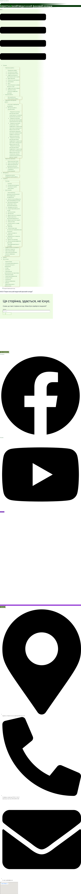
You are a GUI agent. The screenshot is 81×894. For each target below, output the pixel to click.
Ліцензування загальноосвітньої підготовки (12, 272)
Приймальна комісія (10, 175)
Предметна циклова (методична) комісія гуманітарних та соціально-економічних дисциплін (16, 114)
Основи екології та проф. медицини (13, 224)
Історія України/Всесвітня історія (13, 209)
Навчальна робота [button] (9, 67)
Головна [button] (5, 65)
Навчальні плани (12, 89)
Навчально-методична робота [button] (10, 101)
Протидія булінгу (12, 97)
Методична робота (12, 107)
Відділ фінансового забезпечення (9, 285)
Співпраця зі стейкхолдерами (11, 170)
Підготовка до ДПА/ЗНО (11, 252)
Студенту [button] (5, 178)
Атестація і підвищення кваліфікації (13, 105)
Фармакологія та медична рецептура (13, 237)
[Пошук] (4, 314)
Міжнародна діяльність (13, 167)
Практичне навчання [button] (10, 158)
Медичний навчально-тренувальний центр (12, 165)
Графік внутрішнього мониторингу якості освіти (13, 76)
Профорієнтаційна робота (11, 176)
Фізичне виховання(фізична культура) (14, 242)
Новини (5, 257)
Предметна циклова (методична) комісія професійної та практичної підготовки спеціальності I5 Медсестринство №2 (16, 141)
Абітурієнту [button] (5, 172)
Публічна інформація (10, 281)
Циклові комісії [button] (11, 109)
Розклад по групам (12, 186)
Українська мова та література (12, 233)
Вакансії (7, 282)
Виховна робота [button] (9, 94)
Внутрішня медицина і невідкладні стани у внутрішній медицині (12, 204)
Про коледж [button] (6, 259)
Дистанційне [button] (8, 190)
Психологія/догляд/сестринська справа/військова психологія (14, 230)
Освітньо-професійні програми (12, 92)
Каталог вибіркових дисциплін (10, 254)
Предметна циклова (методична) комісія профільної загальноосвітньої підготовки (16, 120)
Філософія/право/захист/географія (13, 245)
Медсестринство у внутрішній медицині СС (13, 217)
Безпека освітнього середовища (10, 265)
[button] (23, 36)
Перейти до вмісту (4, 0)
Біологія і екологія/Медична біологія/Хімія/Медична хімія (14, 199)
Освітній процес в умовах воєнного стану (13, 85)
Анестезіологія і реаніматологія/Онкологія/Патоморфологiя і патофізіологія (13, 195)
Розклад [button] (7, 181)
